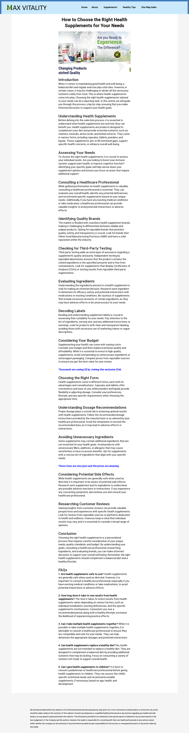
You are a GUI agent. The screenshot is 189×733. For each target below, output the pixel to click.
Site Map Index (148, 7)
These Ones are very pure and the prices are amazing (88, 465)
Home (84, 7)
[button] (95, 7)
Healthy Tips (129, 7)
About (95, 7)
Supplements (110, 7)
